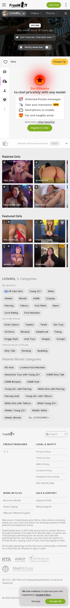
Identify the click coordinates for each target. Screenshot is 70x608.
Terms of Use (43, 458)
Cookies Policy (44, 470)
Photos (52, 13)
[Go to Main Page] (21, 5)
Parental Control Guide (47, 477)
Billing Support (43, 507)
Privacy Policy (43, 451)
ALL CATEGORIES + (39, 417)
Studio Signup (10, 507)
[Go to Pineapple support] (6, 569)
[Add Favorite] (5, 61)
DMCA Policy (43, 464)
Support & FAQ (43, 500)
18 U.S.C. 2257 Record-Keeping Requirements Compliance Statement (32, 581)
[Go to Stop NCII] (23, 569)
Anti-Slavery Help (45, 483)
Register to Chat (39, 128)
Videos (36, 13)
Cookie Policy (43, 594)
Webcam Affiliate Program (16, 513)
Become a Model (12, 500)
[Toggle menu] (4, 5)
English (53, 434)
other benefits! (46, 122)
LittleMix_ (9, 279)
